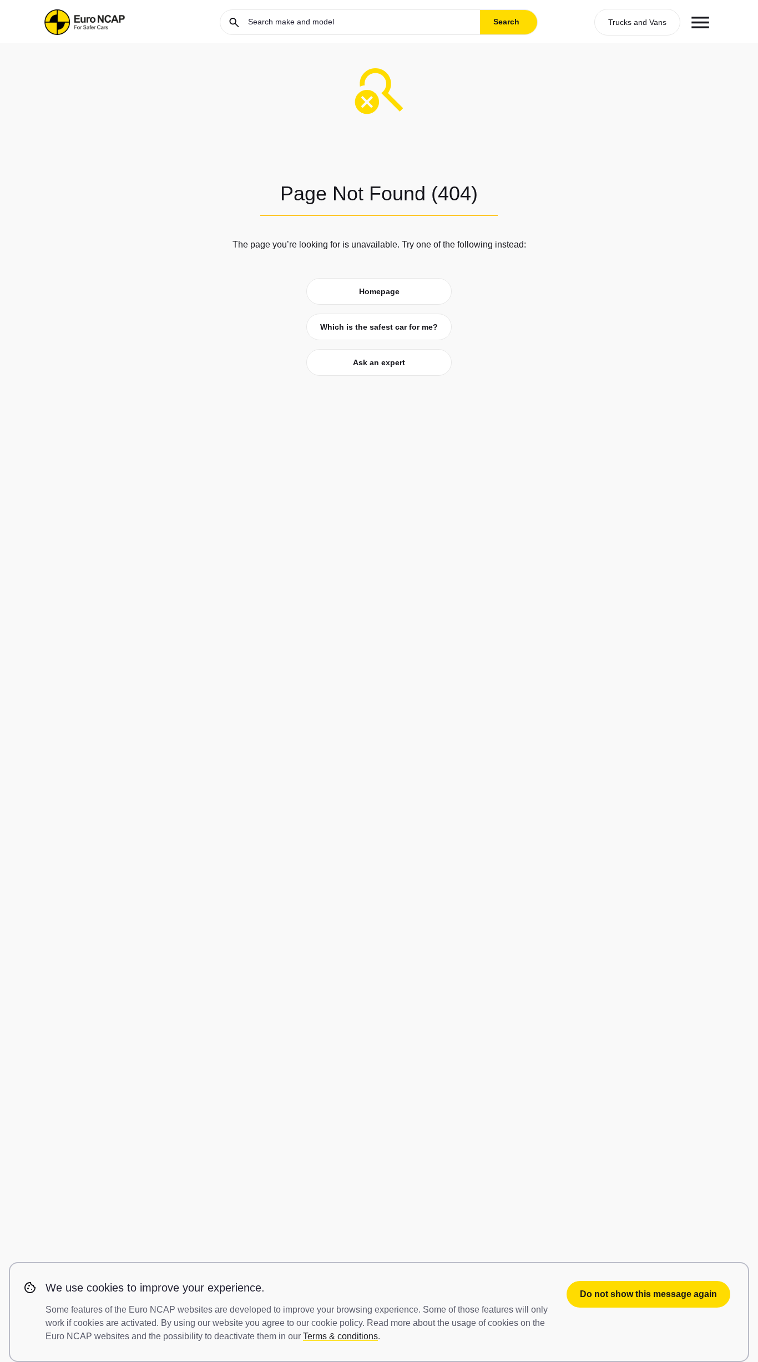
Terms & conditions (340, 1336)
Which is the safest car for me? (379, 326)
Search (506, 21)
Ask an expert (379, 362)
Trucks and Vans (637, 22)
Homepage (379, 291)
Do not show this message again (648, 1294)
